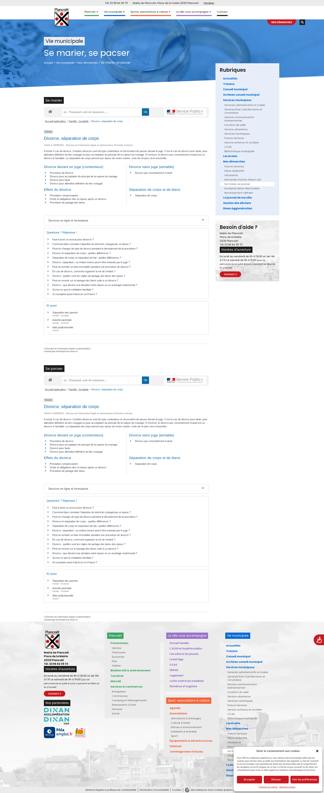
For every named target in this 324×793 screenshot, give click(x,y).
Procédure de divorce (61, 172)
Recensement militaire (238, 192)
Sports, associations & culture (149, 11)
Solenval (175, 746)
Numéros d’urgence (183, 686)
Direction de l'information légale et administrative (68, 348)
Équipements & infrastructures (191, 741)
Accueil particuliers (55, 121)
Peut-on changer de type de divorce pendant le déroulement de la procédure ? (95, 248)
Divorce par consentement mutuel (153, 172)
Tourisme (117, 676)
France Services (234, 138)
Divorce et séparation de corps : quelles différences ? (81, 253)
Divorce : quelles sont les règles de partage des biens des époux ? (88, 275)
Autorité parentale (62, 319)
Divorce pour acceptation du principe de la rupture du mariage (83, 176)
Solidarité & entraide (184, 731)
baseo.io (74, 351)
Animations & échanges (186, 718)
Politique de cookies (268, 787)
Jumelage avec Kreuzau (186, 751)
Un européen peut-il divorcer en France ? (74, 294)
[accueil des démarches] (50, 111)
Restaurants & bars (124, 704)
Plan (114, 661)
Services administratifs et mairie (244, 105)
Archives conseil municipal (241, 94)
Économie (118, 657)
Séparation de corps (146, 195)
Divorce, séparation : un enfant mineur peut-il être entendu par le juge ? (91, 262)
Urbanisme (231, 175)
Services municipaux (237, 100)
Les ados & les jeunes (184, 654)
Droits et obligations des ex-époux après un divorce (78, 199)
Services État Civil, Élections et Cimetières (243, 111)
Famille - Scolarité (79, 121)
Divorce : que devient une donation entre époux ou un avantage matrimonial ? (94, 285)
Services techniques (237, 133)
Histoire (116, 648)
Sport (174, 736)
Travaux (229, 84)
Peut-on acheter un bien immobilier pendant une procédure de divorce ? (91, 266)
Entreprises (119, 691)
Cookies (176, 789)
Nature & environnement (186, 727)
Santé (115, 713)
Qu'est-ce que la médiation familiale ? (72, 289)
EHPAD (174, 670)
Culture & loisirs (180, 723)
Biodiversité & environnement (131, 670)
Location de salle (235, 125)
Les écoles (230, 156)
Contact (222, 11)
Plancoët (90, 11)
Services (117, 709)
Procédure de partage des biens (67, 202)
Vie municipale (113, 11)
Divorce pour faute (60, 179)
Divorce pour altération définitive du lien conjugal (76, 183)
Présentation (119, 643)
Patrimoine (119, 652)
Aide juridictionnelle (62, 327)
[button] (317, 751)
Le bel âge (176, 659)
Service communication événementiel (239, 118)
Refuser (276, 779)
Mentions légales (287, 787)
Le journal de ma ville (237, 197)
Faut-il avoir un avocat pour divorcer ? (73, 239)
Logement (176, 675)
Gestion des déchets (237, 203)
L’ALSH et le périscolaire (186, 648)
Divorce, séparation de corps (107, 121)
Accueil (48, 62)
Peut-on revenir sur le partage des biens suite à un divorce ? (85, 280)
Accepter (249, 779)
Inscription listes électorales (242, 188)
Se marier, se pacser (237, 184)
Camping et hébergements (129, 700)
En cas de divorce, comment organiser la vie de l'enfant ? (83, 271)
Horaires (209, 3)
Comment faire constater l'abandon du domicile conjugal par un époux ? (91, 244)
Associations (178, 713)
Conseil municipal (235, 89)
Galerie (116, 665)
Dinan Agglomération (237, 208)
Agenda (175, 708)
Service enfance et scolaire (241, 142)
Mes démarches (87, 62)
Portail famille (179, 643)
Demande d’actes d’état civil (242, 179)
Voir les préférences (304, 779)
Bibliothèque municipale (239, 151)
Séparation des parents (65, 312)
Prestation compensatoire (64, 195)
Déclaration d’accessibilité (154, 789)
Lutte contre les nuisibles (187, 681)
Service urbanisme (236, 129)
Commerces (120, 696)
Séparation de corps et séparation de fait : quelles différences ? (86, 257)
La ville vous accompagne (192, 11)
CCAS (228, 147)
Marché (116, 681)
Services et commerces (127, 686)
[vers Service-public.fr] (185, 112)
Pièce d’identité (234, 171)
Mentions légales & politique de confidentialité (111, 789)
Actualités (230, 78)
